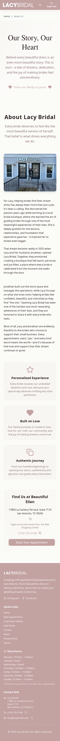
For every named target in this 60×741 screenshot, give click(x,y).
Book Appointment (13, 616)
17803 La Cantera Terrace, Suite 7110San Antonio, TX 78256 (30, 511)
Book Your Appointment (32, 542)
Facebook (31, 598)
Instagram (13, 598)
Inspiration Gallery (13, 621)
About (7, 634)
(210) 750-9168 (27, 533)
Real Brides (9, 625)
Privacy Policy (10, 638)
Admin (7, 642)
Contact (8, 629)
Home (7, 16)
